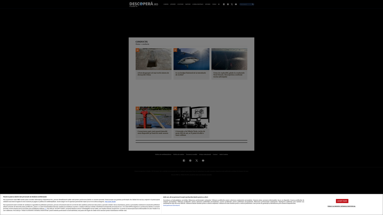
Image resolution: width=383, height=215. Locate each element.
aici (45, 208)
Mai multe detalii (110, 201)
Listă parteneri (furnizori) (171, 205)
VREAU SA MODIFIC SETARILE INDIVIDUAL (342, 206)
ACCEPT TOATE (342, 201)
